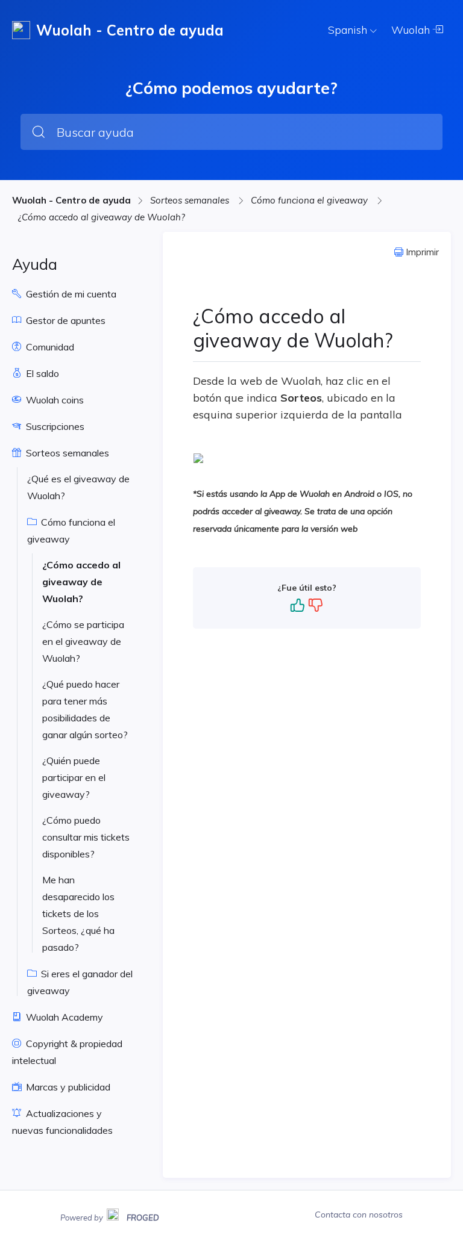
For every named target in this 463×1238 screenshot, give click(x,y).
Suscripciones (54, 426)
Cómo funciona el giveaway (310, 200)
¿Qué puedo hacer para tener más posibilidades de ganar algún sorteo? (85, 709)
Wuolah (412, 30)
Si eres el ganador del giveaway (80, 982)
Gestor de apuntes (65, 320)
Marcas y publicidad (67, 1087)
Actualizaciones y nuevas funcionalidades (62, 1121)
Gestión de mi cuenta (70, 294)
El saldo (41, 373)
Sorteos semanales (191, 200)
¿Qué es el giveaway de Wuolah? (78, 487)
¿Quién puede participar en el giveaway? (74, 777)
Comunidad (49, 347)
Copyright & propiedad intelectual (67, 1051)
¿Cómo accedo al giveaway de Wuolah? (101, 217)
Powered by (109, 1216)
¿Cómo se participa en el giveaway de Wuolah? (83, 641)
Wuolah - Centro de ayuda (71, 200)
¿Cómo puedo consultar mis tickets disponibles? (86, 837)
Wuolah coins (54, 400)
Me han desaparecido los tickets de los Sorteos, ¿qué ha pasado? (78, 913)
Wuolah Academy (63, 1017)
